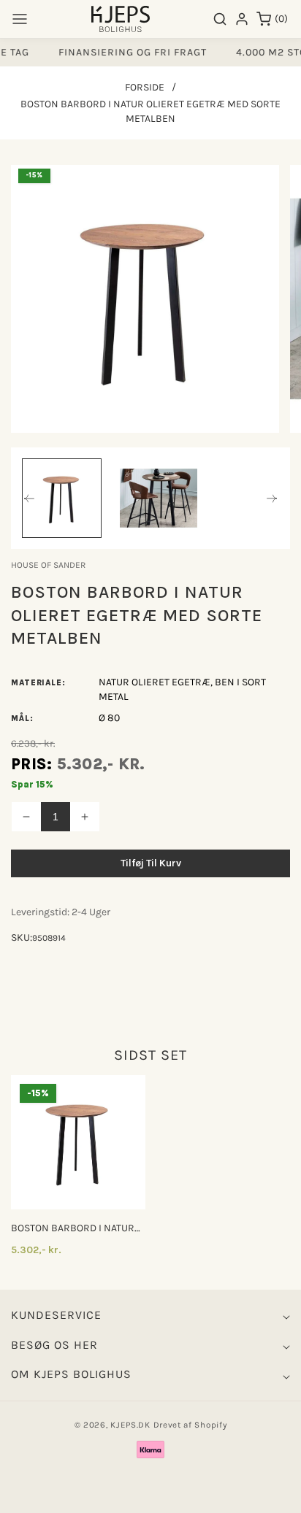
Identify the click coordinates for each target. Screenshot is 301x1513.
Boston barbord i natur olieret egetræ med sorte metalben (72, 1228)
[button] (19, 19)
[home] (149, 1494)
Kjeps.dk (130, 1425)
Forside (144, 87)
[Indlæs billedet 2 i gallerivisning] (159, 498)
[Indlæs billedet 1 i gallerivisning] (62, 498)
